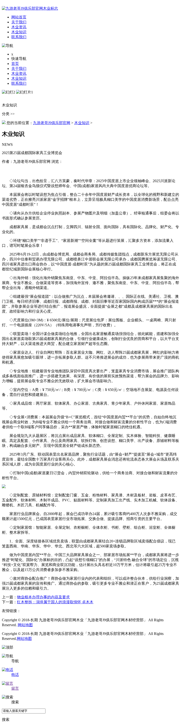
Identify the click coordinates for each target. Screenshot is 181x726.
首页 (15, 64)
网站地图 (25, 625)
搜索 (5, 720)
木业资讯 (18, 73)
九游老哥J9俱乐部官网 (51, 123)
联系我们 (18, 83)
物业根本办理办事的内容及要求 (43, 597)
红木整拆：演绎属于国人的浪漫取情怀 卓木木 (55, 602)
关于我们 (18, 69)
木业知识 (18, 78)
